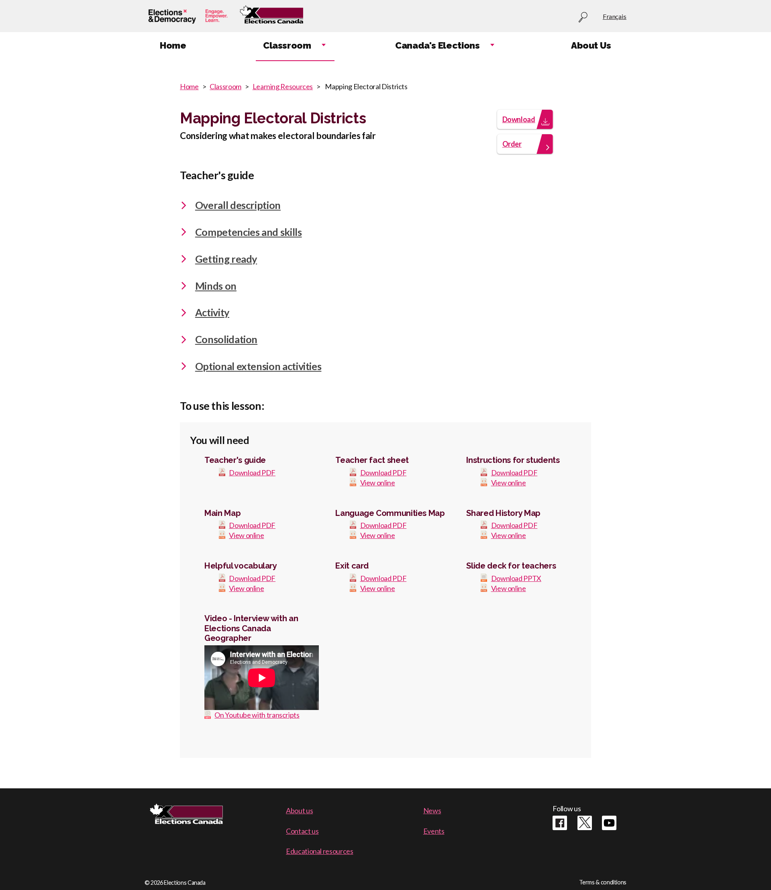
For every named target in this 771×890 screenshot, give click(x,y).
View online (377, 482)
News (432, 810)
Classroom (225, 86)
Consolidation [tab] (226, 339)
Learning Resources (283, 86)
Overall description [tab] (238, 205)
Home (189, 86)
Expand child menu (324, 45)
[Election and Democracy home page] (188, 16)
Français (614, 16)
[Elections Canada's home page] (271, 16)
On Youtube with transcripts (256, 714)
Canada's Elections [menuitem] (437, 45)
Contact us (302, 831)
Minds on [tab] (216, 286)
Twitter (584, 823)
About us (299, 810)
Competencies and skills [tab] (248, 232)
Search (583, 17)
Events (434, 831)
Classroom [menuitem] (287, 45)
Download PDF (252, 472)
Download (518, 119)
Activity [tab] (212, 312)
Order (512, 143)
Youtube (609, 823)
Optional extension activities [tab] (258, 366)
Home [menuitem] (173, 45)
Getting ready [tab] (226, 259)
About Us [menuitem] (591, 45)
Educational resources (319, 851)
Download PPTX (516, 578)
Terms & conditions (602, 882)
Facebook (560, 823)
